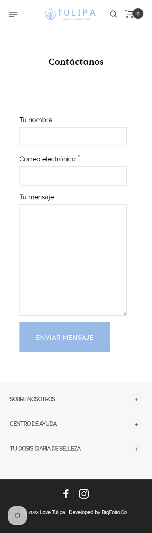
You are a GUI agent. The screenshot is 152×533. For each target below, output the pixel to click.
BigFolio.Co (114, 512)
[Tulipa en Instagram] (84, 494)
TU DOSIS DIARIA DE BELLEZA (45, 448)
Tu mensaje (36, 197)
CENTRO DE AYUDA (33, 424)
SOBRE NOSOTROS (32, 399)
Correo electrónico (49, 158)
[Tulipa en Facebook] (66, 494)
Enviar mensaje (65, 337)
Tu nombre (35, 120)
